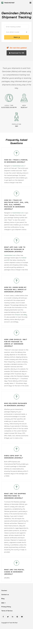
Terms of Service (6, 611)
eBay (25, 315)
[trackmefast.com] (8, 3)
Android (23, 258)
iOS (8, 260)
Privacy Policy (6, 606)
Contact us (5, 594)
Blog (2, 598)
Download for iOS (17, 53)
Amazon (17, 315)
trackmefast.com (18, 166)
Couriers (4, 590)
